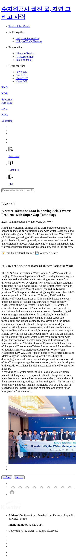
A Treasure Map (25, 56)
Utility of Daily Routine (29, 41)
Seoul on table (23, 59)
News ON (21, 81)
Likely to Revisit (25, 53)
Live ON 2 (22, 78)
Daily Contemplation (27, 38)
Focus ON (21, 71)
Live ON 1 (22, 75)
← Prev (7, 477)
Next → (19, 477)
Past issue (6, 102)
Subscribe (6, 99)
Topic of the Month (19, 26)
